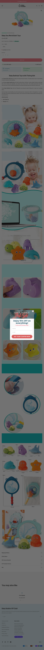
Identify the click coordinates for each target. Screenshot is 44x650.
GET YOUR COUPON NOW (22, 336)
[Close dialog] (33, 311)
